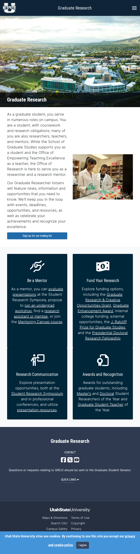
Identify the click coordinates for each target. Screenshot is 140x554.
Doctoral (107, 393)
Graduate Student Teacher (100, 404)
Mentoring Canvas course (40, 322)
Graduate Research (75, 8)
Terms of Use (80, 518)
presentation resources (37, 410)
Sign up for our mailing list (37, 235)
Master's (84, 393)
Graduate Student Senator (113, 470)
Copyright (78, 523)
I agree (83, 545)
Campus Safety (56, 529)
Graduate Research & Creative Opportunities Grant (100, 300)
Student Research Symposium (37, 393)
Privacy (76, 529)
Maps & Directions (54, 518)
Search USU (59, 523)
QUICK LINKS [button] (68, 479)
